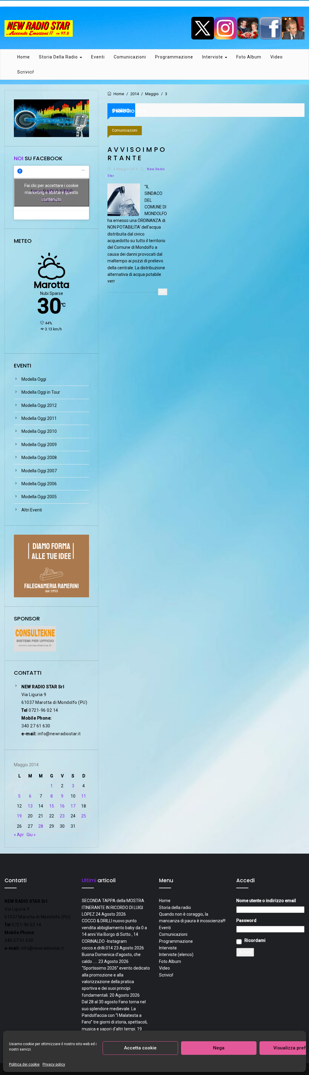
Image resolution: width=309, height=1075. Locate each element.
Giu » (31, 834)
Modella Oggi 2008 (39, 457)
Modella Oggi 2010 (39, 431)
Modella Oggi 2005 (39, 496)
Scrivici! (25, 72)
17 (73, 806)
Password (246, 920)
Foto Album (248, 57)
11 (83, 796)
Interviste (213, 57)
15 (51, 806)
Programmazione (174, 57)
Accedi (245, 952)
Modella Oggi (33, 379)
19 (19, 816)
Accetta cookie (140, 1048)
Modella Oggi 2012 (39, 405)
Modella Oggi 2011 (39, 418)
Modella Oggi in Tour (40, 392)
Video (276, 57)
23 (62, 816)
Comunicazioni (130, 57)
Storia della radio (59, 57)
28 (40, 826)
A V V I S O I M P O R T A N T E (135, 154)
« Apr (19, 834)
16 (62, 806)
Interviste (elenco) (176, 954)
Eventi (98, 57)
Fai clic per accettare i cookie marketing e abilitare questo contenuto (51, 192)
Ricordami (255, 940)
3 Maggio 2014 (125, 169)
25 (83, 816)
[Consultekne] (35, 638)
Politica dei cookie (24, 1064)
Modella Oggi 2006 (39, 483)
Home (23, 57)
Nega (219, 1048)
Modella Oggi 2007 (39, 470)
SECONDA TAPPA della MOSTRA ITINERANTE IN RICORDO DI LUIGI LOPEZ (113, 907)
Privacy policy (54, 1064)
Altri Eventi (31, 510)
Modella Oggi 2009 (39, 444)
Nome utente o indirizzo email (266, 900)
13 (30, 806)
